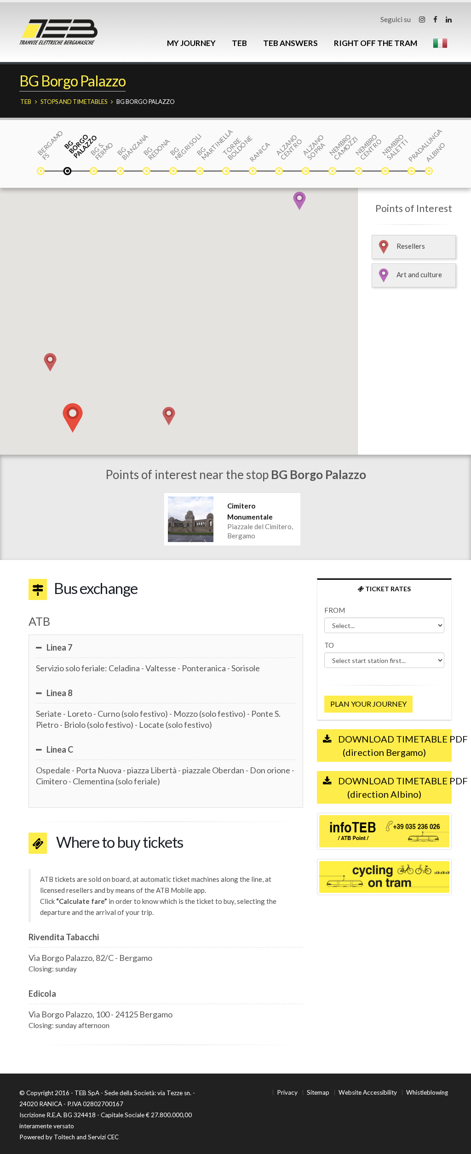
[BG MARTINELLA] (200, 172)
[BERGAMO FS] (41, 172)
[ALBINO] (429, 172)
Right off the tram (375, 43)
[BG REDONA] (147, 172)
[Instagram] (422, 19)
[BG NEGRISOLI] (173, 172)
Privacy (287, 1092)
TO (329, 645)
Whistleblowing (427, 1092)
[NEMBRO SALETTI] (386, 172)
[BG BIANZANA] (121, 172)
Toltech (64, 1137)
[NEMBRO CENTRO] (359, 172)
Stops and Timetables (73, 101)
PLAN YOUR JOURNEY (368, 703)
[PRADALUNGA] (412, 172)
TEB (239, 43)
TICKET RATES (387, 589)
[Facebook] (435, 19)
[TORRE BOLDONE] (226, 172)
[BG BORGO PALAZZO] (68, 172)
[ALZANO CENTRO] (279, 172)
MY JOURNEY (191, 43)
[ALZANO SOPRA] (306, 172)
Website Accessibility (368, 1092)
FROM (334, 610)
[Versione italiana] (440, 43)
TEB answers (290, 43)
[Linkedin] (449, 19)
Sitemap (318, 1092)
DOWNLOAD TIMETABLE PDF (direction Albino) (394, 787)
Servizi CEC (103, 1137)
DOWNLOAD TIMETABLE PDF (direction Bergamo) (394, 745)
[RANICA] (253, 172)
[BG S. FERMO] (94, 172)
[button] (50, 362)
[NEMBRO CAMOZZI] (333, 172)
